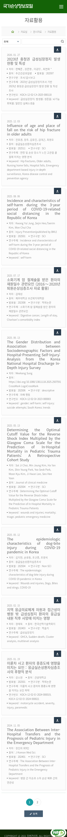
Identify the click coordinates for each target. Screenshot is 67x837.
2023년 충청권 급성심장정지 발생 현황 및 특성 (33, 61)
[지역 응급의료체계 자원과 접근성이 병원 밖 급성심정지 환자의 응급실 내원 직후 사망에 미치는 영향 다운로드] (57, 600)
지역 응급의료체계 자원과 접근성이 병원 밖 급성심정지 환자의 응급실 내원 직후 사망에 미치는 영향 (33, 614)
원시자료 (37, 31)
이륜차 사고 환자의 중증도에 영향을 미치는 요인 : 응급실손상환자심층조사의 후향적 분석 (33, 667)
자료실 (24, 31)
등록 (35, 813)
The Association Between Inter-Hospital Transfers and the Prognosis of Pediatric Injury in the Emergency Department (33, 736)
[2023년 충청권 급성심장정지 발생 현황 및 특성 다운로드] (57, 49)
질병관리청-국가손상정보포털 (16, 6)
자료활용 (52, 31)
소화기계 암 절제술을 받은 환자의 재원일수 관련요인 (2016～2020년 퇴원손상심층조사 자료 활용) (33, 284)
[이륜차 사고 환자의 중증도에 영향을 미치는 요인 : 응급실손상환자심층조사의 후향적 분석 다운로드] (57, 654)
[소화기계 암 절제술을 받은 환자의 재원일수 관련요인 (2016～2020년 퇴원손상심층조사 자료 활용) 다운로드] (57, 270)
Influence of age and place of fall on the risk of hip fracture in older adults (33, 130)
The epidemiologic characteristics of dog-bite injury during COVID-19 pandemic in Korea (33, 545)
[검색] (62, 41)
